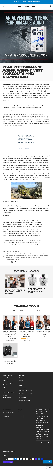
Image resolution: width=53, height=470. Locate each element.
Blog (20, 385)
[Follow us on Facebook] (38, 442)
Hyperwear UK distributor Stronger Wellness (32, 240)
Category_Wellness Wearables (41, 255)
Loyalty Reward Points (8, 392)
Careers (21, 403)
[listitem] (9, 262)
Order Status (6, 377)
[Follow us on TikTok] (38, 446)
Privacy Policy (22, 388)
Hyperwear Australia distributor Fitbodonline (30, 244)
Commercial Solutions (24, 400)
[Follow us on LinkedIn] (41, 446)
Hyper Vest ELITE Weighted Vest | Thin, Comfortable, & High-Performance (10, 333)
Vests (14, 310)
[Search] (5, 6)
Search (21, 380)
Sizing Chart (6, 390)
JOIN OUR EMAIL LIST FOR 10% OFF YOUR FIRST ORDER (27, 1)
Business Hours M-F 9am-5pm (25, 394)
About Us (21, 383)
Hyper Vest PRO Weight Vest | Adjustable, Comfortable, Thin (43, 332)
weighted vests (36, 257)
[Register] (21, 416)
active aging (9, 253)
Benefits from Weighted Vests (20, 253)
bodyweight (19, 255)
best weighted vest (10, 255)
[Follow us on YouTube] (48, 442)
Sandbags (30, 310)
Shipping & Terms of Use (25, 390)
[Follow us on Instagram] (41, 442)
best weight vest (42, 253)
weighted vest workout (26, 257)
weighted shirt (9, 257)
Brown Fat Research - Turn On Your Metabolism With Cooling (37, 290)
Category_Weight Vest (27, 255)
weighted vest (17, 257)
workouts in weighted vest (12, 259)
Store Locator (22, 397)
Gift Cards (5, 395)
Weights (22, 310)
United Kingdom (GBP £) (8, 451)
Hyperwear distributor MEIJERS (32, 242)
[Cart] (49, 6)
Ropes (38, 310)
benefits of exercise (32, 253)
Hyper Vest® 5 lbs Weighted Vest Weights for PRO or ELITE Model (10, 361)
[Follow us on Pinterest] (45, 442)
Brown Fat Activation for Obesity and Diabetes (15, 291)
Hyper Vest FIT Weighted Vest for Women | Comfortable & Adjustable (26, 333)
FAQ (4, 387)
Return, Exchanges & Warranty (8, 383)
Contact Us (5, 380)
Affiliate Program (7, 397)
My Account (22, 377)
